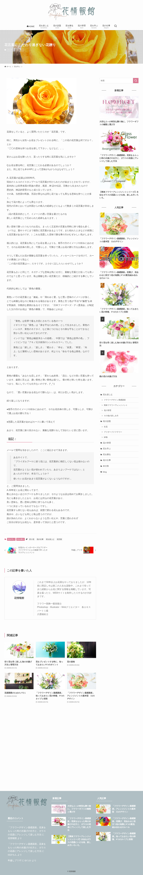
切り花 (31, 539)
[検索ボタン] (115, 26)
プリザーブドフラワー (113, 432)
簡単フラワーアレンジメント (115, 405)
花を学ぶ (11, 50)
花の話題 (107, 421)
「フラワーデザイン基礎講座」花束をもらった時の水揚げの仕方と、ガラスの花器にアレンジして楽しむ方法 (27, 831)
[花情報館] (71, 11)
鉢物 (106, 437)
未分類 (106, 466)
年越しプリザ (14, 860)
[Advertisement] (50, 747)
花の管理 (107, 410)
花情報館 (19, 598)
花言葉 (59, 539)
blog (105, 472)
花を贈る (20, 50)
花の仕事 (40, 539)
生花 (106, 427)
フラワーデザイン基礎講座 (115, 400)
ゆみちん (12, 854)
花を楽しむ (50, 539)
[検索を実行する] (136, 80)
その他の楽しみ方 (111, 416)
